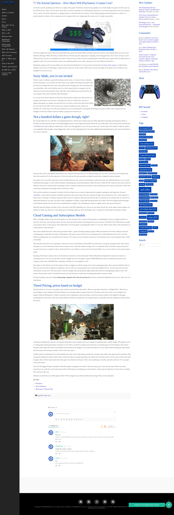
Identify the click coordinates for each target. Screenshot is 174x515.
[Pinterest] (104, 501)
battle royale (143, 139)
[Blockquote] (71, 419)
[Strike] (64, 419)
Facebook (144, 111)
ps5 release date (148, 209)
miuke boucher (143, 55)
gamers (142, 158)
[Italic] (59, 419)
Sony (95, 506)
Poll (156, 177)
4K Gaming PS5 (145, 128)
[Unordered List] (69, 419)
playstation (145, 170)
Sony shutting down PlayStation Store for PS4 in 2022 (148, 49)
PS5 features (154, 197)
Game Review (147, 155)
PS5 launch (154, 200)
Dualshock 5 (151, 148)
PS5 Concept (144, 194)
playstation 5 (143, 173)
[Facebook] (80, 501)
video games (143, 224)
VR (155, 227)
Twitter (143, 114)
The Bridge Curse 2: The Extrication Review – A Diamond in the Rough (149, 24)
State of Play (143, 221)
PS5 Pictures (145, 205)
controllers (36, 195)
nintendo (154, 165)
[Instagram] (96, 501)
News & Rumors (41, 386)
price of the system (110, 65)
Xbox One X (143, 234)
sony (152, 217)
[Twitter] (88, 501)
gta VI (148, 159)
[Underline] (61, 419)
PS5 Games (144, 201)
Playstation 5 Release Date (44, 389)
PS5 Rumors (143, 213)
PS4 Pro (149, 184)
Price (141, 180)
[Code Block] (74, 419)
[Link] (76, 419)
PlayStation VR (145, 176)
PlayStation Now (152, 173)
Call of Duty (146, 144)
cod (142, 147)
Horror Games (143, 162)
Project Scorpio (150, 180)
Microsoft (145, 165)
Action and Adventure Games (147, 131)
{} (79, 419)
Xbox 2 (151, 231)
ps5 (145, 189)
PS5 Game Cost (45, 395)
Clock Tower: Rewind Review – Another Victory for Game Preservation (149, 17)
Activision (142, 134)
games (96, 8)
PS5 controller (144, 197)
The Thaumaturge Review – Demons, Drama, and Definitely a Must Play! (149, 10)
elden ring (143, 151)
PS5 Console (153, 194)
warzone (143, 231)
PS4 (38, 126)
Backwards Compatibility (146, 137)
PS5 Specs (39, 383)
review (143, 217)
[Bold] (56, 419)
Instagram (144, 117)
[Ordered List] (66, 419)
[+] (82, 419)
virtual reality (145, 227)
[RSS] (112, 501)
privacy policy (92, 508)
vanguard (151, 221)
